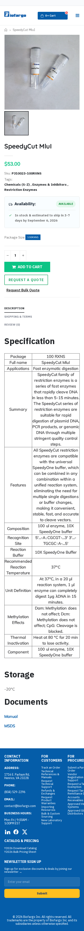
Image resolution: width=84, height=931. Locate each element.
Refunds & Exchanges (48, 792)
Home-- (6, 30)
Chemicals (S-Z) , (18, 184)
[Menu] (77, 15)
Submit (42, 893)
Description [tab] (14, 308)
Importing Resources (48, 808)
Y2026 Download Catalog (20, 848)
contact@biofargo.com (20, 806)
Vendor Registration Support (75, 777)
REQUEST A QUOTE (26, 280)
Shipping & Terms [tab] (18, 316)
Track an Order (50, 767)
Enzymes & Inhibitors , (50, 184)
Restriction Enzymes (20, 189)
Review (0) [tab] (12, 324)
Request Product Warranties (48, 800)
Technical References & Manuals (50, 774)
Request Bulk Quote (23, 290)
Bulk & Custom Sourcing (50, 815)
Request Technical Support (47, 784)
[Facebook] (16, 832)
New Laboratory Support (51, 821)
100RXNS (33, 237)
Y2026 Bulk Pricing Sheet (20, 852)
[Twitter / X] (25, 832)
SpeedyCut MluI (28, 146)
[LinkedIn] (7, 832)
